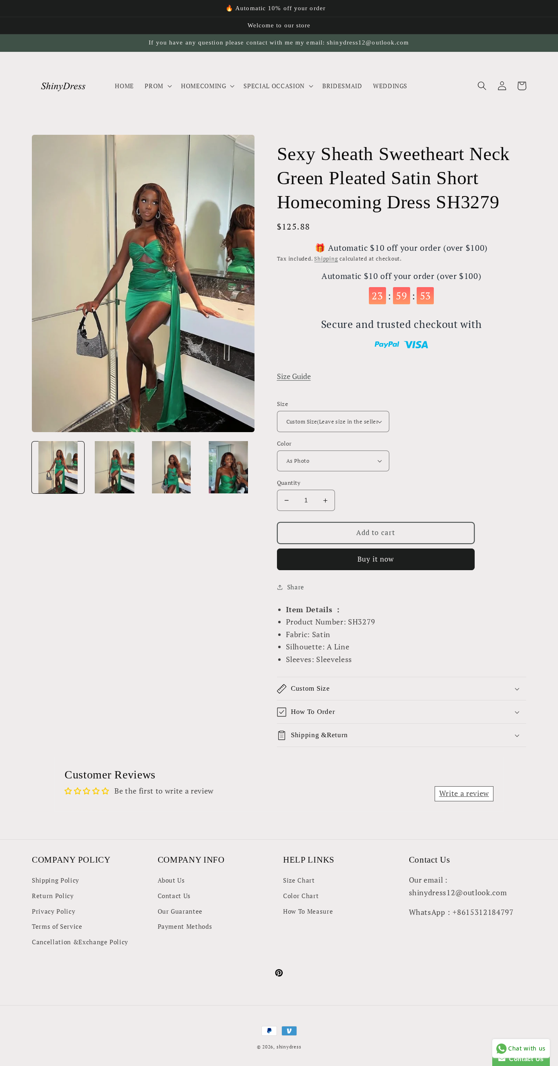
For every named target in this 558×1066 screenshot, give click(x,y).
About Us (171, 880)
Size (282, 404)
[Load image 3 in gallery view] (171, 467)
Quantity (289, 482)
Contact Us (174, 896)
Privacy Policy (53, 911)
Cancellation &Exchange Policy (80, 942)
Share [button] (295, 587)
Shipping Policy (55, 880)
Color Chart (301, 896)
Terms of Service (57, 926)
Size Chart (299, 880)
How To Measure (308, 911)
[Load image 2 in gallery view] (115, 467)
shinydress (289, 1047)
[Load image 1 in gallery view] (58, 467)
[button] (157, 85)
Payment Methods (185, 926)
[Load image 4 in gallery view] (228, 467)
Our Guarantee (180, 911)
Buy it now (375, 559)
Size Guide (294, 376)
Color (284, 443)
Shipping (326, 258)
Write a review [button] (464, 793)
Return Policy (53, 896)
